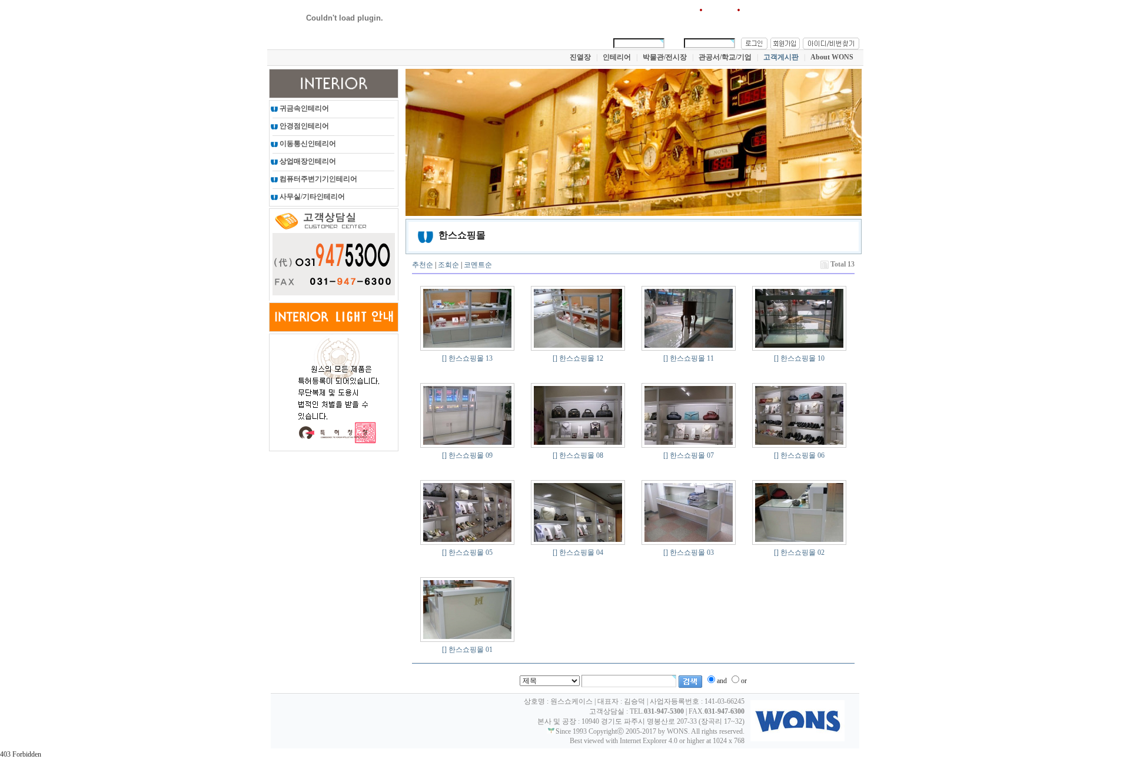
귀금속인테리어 (303, 108)
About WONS (831, 57)
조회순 (448, 265)
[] (444, 358)
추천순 (422, 265)
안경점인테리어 (303, 126)
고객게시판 (781, 57)
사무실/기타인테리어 (311, 196)
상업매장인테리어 (307, 161)
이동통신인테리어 (307, 143)
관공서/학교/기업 (725, 57)
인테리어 (617, 57)
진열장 (580, 57)
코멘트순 (478, 265)
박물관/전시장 (665, 57)
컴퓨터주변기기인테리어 (317, 179)
